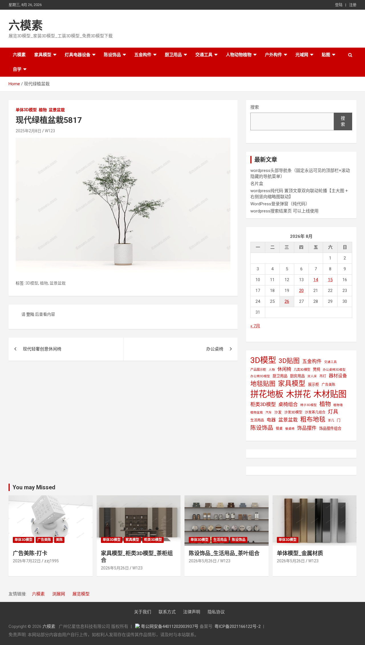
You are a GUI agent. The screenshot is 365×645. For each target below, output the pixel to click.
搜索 (254, 107)
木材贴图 (329, 394)
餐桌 (279, 429)
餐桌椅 (290, 429)
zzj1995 (51, 561)
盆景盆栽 (57, 110)
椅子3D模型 (308, 405)
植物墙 (338, 405)
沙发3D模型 (293, 412)
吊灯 (322, 376)
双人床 (312, 376)
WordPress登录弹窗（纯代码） (280, 203)
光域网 (301, 54)
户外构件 (273, 54)
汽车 (268, 412)
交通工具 (203, 54)
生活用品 (257, 420)
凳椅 (316, 369)
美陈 (59, 540)
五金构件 (142, 54)
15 (330, 279)
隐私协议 (216, 611)
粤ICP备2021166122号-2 (237, 626)
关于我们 (142, 611)
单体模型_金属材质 (300, 553)
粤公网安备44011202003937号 (170, 626)
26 (287, 301)
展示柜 (313, 384)
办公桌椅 (214, 349)
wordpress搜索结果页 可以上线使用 (284, 211)
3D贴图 (289, 361)
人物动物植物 (239, 54)
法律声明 (191, 611)
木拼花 (298, 394)
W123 (50, 131)
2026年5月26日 (115, 568)
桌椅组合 (288, 404)
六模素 (26, 25)
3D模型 (31, 283)
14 (315, 279)
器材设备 (338, 375)
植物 (43, 110)
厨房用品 (297, 376)
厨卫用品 (173, 54)
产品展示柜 (258, 370)
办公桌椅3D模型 (334, 370)
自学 (17, 69)
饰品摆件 (307, 428)
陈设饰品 (112, 54)
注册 (352, 5)
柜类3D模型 (263, 404)
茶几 (331, 420)
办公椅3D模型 (260, 376)
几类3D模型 (302, 370)
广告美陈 (328, 385)
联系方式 (167, 611)
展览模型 (81, 594)
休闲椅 (284, 369)
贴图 (326, 54)
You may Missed (34, 487)
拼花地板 (266, 394)
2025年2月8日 (28, 131)
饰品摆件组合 (330, 428)
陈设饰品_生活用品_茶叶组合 (224, 553)
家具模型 (42, 54)
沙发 (278, 412)
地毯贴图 (262, 383)
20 (301, 290)
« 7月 (255, 325)
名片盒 (256, 183)
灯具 (333, 412)
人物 (272, 370)
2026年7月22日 (27, 561)
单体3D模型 (26, 110)
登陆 (338, 5)
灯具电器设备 (77, 54)
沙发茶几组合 (315, 412)
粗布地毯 (312, 419)
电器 (271, 420)
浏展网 (58, 594)
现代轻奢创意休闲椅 (42, 349)
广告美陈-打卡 (30, 553)
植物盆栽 (256, 412)
